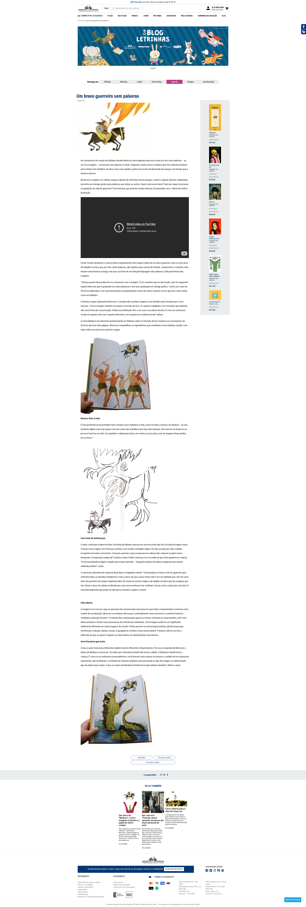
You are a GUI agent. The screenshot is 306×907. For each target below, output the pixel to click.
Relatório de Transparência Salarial (91, 897)
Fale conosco (118, 882)
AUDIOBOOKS (171, 16)
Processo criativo (164, 758)
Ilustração (141, 758)
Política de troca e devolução (124, 887)
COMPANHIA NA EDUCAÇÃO (207, 16)
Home (80, 21)
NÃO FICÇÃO (122, 16)
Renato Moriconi (214, 139)
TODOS (106, 8)
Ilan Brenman (213, 174)
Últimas (107, 82)
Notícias (123, 82)
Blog (84, 21)
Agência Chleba (133, 904)
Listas (139, 82)
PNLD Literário (83, 892)
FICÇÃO (110, 16)
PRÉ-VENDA (157, 16)
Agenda (174, 82)
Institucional (208, 82)
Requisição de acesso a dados (89, 882)
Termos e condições (85, 885)
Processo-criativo (153, 762)
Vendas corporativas (85, 887)
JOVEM (145, 16)
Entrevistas (157, 82)
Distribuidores (83, 894)
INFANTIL (135, 16)
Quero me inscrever (174, 869)
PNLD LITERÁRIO (187, 16)
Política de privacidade (121, 885)
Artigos (190, 82)
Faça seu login (217, 9)
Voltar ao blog (293, 899)
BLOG (224, 16)
